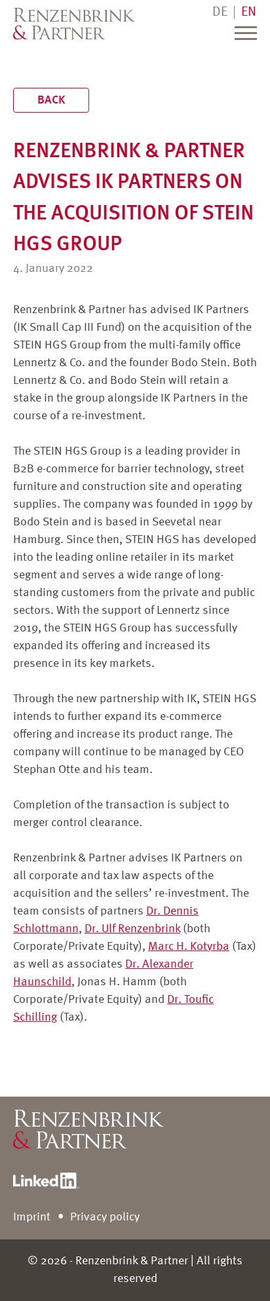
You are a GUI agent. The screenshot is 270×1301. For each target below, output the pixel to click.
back (51, 100)
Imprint (31, 1217)
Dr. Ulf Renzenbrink (132, 929)
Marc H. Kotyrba (188, 946)
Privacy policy (105, 1217)
